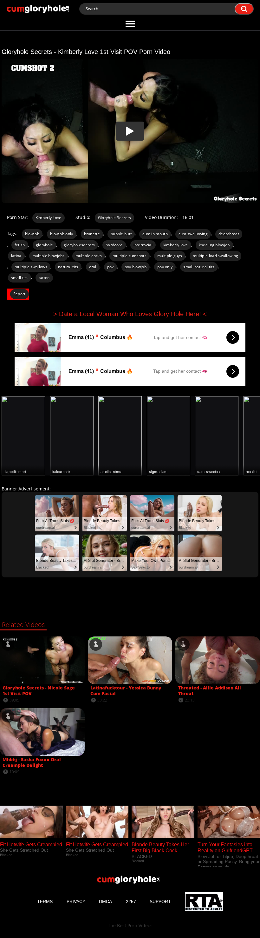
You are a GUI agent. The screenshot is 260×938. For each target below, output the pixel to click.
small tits (19, 277)
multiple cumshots (129, 255)
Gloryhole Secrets (114, 217)
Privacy (76, 901)
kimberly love (175, 245)
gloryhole (44, 245)
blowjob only (61, 233)
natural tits (68, 266)
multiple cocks (88, 255)
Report (19, 293)
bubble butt (121, 233)
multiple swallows (31, 266)
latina (16, 255)
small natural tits (198, 266)
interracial (143, 245)
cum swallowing (193, 233)
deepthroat (228, 233)
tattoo (44, 277)
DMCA (105, 901)
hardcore (114, 245)
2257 (131, 901)
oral (92, 266)
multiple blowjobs (48, 255)
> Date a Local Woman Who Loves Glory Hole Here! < (130, 313)
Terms (45, 901)
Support (160, 901)
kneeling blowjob (214, 245)
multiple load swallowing (215, 255)
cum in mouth (155, 233)
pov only (164, 266)
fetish (20, 245)
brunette (92, 233)
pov (110, 266)
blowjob (32, 233)
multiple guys (169, 255)
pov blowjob (135, 266)
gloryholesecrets (79, 245)
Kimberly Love (49, 217)
